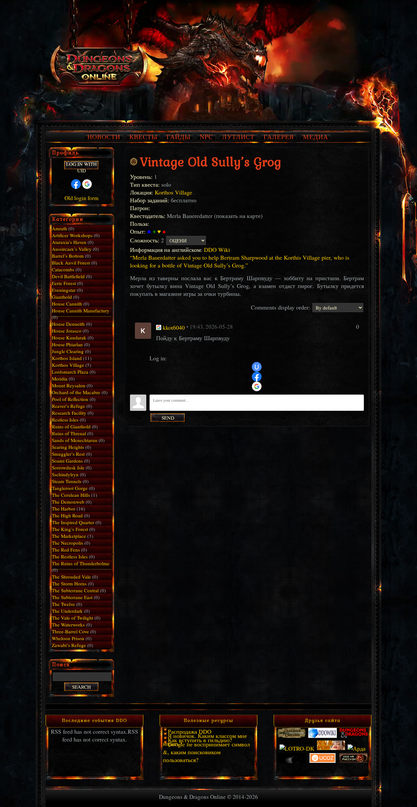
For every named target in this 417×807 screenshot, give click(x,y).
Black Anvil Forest (71, 262)
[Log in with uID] (257, 367)
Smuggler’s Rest (68, 454)
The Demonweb (68, 501)
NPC (206, 136)
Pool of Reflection (70, 399)
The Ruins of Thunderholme (80, 563)
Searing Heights (68, 447)
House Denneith (68, 324)
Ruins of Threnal (69, 433)
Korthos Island (67, 358)
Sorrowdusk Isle (68, 467)
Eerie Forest (64, 283)
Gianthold (62, 297)
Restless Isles (65, 419)
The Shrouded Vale (71, 576)
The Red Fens (66, 549)
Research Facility (69, 413)
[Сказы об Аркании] (331, 748)
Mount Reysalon (68, 385)
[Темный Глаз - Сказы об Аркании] (291, 761)
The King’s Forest (70, 529)
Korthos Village (173, 192)
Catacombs (63, 269)
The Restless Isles (70, 556)
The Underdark (67, 611)
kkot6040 (174, 327)
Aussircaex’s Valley (72, 249)
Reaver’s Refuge (68, 406)
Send (168, 417)
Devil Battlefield (68, 276)
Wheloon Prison (68, 638)
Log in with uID (81, 165)
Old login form (81, 198)
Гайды (178, 136)
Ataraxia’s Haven (69, 242)
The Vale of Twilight (72, 617)
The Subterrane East (72, 597)
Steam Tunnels (66, 481)
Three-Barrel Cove (70, 631)
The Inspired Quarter (73, 522)
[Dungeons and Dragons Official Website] (353, 736)
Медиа (315, 136)
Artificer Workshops (72, 235)
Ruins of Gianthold (71, 426)
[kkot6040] (143, 330)
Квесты (143, 136)
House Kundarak (69, 337)
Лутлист (238, 136)
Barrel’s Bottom (68, 255)
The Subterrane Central (75, 590)
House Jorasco (66, 330)
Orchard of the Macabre (76, 392)
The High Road (67, 515)
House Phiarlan (67, 344)
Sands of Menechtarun (74, 440)
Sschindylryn (65, 474)
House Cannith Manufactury (80, 310)
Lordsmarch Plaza (70, 371)
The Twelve (63, 604)
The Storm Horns (69, 583)
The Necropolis (67, 543)
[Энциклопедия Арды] (356, 748)
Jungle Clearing (68, 351)
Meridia (59, 378)
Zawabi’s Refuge (69, 645)
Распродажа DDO (189, 731)
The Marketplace (69, 536)
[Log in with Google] (257, 386)
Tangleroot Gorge (70, 488)
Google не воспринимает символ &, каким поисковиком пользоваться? (206, 752)
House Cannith (67, 303)
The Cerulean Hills (71, 495)
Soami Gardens (67, 460)
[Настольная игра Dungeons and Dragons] (291, 736)
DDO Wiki (217, 249)
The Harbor (63, 508)
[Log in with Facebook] (257, 377)
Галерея (279, 136)
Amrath (59, 228)
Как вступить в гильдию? (200, 740)
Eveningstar (64, 290)
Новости (103, 136)
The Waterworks (68, 624)
